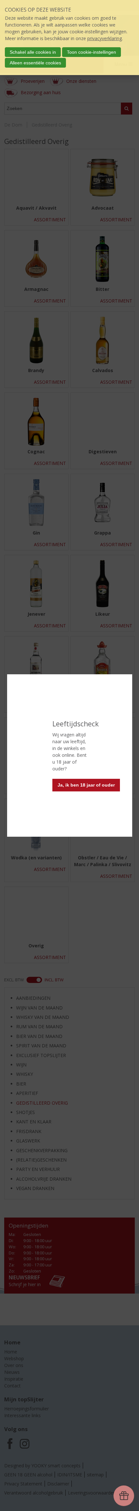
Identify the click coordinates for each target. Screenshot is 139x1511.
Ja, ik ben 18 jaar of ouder (86, 785)
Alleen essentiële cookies (35, 62)
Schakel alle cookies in (33, 52)
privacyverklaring (104, 38)
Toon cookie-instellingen (91, 52)
